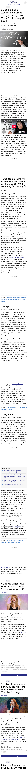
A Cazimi (24, 632)
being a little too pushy (16, 257)
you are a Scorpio (17, 384)
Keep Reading (14, 675)
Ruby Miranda (4, 28)
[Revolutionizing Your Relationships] (14, 2)
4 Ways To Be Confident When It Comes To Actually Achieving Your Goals (14, 300)
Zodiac (8, 7)
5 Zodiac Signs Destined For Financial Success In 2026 (13, 485)
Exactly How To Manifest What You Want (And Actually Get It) (14, 481)
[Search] (22, 2)
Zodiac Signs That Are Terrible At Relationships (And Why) (12, 471)
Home (2, 7)
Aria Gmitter (4, 592)
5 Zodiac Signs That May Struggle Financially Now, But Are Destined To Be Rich (14, 476)
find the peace (17, 527)
